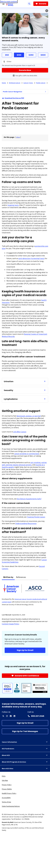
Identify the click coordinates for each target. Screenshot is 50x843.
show (18, 137)
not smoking (35, 462)
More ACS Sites (7, 768)
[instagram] (7, 716)
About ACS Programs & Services (14, 762)
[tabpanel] (25, 595)
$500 (43, 55)
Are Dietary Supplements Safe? (29, 499)
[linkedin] (14, 716)
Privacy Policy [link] (7, 785)
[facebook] (10, 716)
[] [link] (18, 137)
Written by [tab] (8, 577)
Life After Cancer (19, 432)
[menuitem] (45, 91)
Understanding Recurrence (25, 523)
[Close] (46, 10)
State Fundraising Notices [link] (11, 806)
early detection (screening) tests (31, 258)
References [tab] (21, 577)
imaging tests (13, 205)
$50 (7, 55)
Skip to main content (8, 1)
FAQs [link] (3, 776)
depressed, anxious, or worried (29, 416)
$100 (19, 55)
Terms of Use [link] (6, 802)
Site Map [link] (5, 780)
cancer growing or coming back (26, 453)
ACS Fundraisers (8, 749)
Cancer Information (9, 742)
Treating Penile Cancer (36, 517)
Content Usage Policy (10, 624)
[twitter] (3, 716)
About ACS (6, 755)
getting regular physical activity (18, 465)
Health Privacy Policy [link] (9, 793)
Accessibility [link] (6, 798)
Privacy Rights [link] (7, 789)
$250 (31, 55)
